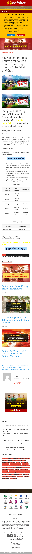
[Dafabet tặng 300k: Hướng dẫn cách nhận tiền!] (16, 282)
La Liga (6, 471)
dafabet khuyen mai (16, 255)
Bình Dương (11, 458)
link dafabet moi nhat (13, 471)
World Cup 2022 (13, 478)
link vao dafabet (26, 471)
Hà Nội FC (25, 465)
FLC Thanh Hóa (11, 465)
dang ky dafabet (25, 464)
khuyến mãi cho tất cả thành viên (9, 256)
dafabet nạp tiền (24, 462)
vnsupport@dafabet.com (17, 539)
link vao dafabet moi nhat (7, 472)
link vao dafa (20, 471)
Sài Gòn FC (20, 474)
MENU (5, 11)
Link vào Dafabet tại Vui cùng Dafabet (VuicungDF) (16, 440)
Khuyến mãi (20, 35)
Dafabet (24, 460)
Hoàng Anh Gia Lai (19, 465)
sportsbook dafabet (13, 474)
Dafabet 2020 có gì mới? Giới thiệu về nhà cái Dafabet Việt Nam (14, 353)
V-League (26, 476)
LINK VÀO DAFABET (10, 9)
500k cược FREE (21, 9)
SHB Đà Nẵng (6, 474)
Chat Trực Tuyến (17, 547)
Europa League (5, 465)
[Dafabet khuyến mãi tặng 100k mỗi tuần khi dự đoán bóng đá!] (16, 313)
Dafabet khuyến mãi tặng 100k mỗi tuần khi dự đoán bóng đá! (15, 320)
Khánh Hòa (17, 469)
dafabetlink (18, 462)
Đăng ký (11, 35)
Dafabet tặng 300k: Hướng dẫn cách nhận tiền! (15, 287)
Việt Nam (7, 478)
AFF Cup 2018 (9, 255)
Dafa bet (20, 460)
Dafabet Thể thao (25, 255)
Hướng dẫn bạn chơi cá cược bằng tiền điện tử (15, 449)
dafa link (16, 464)
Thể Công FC (13, 476)
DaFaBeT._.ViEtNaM (16, 75)
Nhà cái (29, 9)
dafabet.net (4, 462)
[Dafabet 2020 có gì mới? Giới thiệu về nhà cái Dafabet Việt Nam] (16, 347)
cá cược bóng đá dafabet (19, 458)
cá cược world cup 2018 (13, 460)
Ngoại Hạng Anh (20, 472)
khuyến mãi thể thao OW (23, 256)
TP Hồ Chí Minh (20, 476)
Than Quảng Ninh (7, 476)
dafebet (19, 464)
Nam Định (15, 472)
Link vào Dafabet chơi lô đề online (11, 438)
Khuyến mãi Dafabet (7, 52)
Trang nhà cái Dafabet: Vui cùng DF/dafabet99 (14, 447)
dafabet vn (12, 464)
